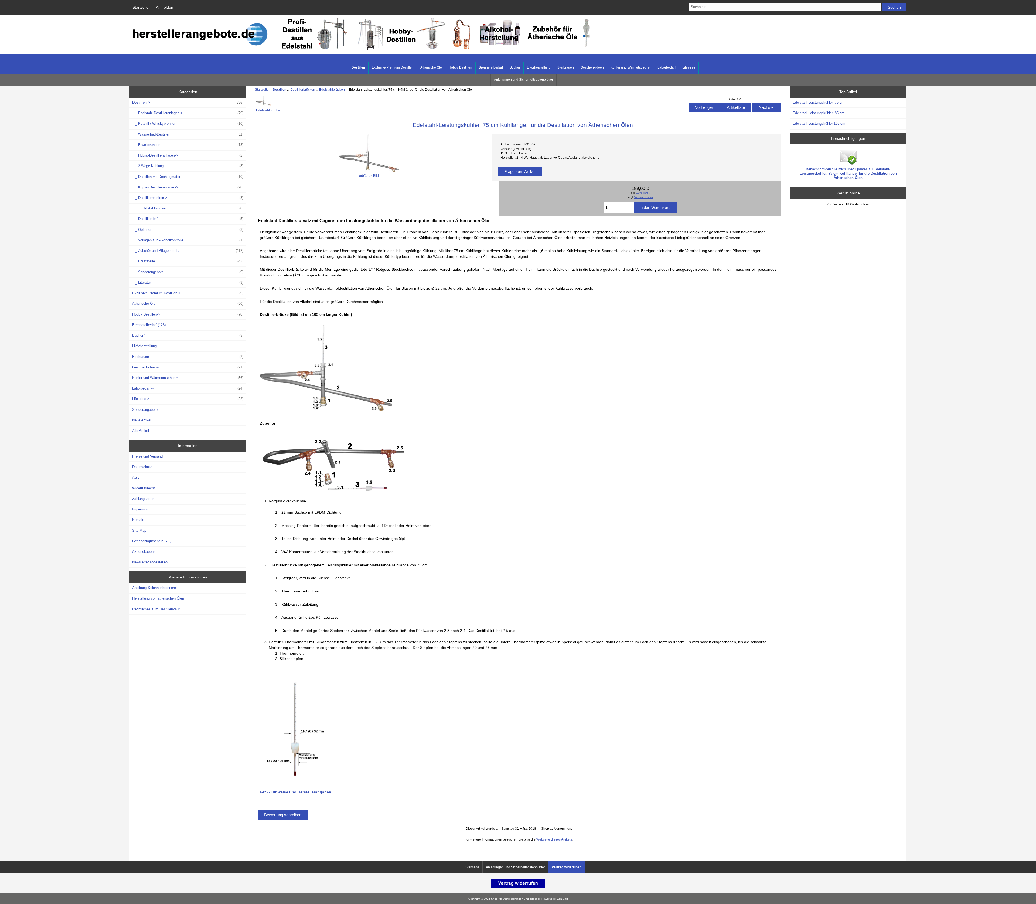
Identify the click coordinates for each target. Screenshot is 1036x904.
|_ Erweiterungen (187, 145)
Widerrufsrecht (143, 488)
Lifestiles (688, 67)
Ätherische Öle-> (187, 304)
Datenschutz (142, 467)
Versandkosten (643, 197)
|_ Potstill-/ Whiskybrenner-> (187, 123)
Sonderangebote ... (147, 410)
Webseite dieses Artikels (554, 839)
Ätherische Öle (431, 67)
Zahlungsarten (143, 499)
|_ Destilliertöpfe (187, 219)
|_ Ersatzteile (187, 261)
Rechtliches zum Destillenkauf (156, 609)
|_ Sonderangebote (187, 272)
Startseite (140, 7)
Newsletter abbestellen (150, 562)
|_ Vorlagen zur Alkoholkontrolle (187, 240)
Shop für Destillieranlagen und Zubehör (515, 898)
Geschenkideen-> (187, 367)
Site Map (139, 531)
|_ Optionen (187, 230)
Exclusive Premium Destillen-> (187, 293)
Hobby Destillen (460, 67)
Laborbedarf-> (187, 388)
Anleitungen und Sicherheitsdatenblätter (523, 80)
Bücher (515, 67)
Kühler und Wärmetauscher (631, 67)
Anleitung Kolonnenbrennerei (154, 588)
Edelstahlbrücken (332, 89)
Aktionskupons (143, 552)
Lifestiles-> (187, 399)
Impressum (141, 509)
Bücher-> (187, 335)
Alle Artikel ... (142, 431)
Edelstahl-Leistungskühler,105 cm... (820, 123)
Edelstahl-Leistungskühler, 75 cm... (820, 102)
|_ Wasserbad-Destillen (187, 134)
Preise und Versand (147, 456)
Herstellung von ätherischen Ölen (158, 598)
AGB (136, 477)
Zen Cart (562, 898)
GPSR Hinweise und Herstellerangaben (295, 792)
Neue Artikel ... (143, 420)
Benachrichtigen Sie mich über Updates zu (848, 173)
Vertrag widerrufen (566, 867)
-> (187, 102)
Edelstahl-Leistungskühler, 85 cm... (820, 113)
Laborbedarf (666, 67)
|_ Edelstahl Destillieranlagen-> (187, 113)
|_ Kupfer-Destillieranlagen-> (187, 187)
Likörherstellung (539, 67)
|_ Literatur (187, 282)
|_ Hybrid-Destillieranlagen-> (187, 155)
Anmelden (164, 7)
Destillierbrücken (302, 89)
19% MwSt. (642, 192)
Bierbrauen (565, 67)
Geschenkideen (592, 67)
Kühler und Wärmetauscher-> (187, 378)
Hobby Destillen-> (187, 314)
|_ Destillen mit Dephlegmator (187, 177)
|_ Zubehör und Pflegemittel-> (187, 251)
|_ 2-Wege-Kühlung (187, 166)
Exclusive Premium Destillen (393, 67)
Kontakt (138, 520)
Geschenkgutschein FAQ (151, 541)
